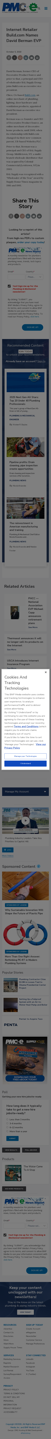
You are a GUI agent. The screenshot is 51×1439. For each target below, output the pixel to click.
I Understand (25, 763)
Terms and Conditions (26, 726)
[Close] (46, 672)
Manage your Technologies (25, 756)
